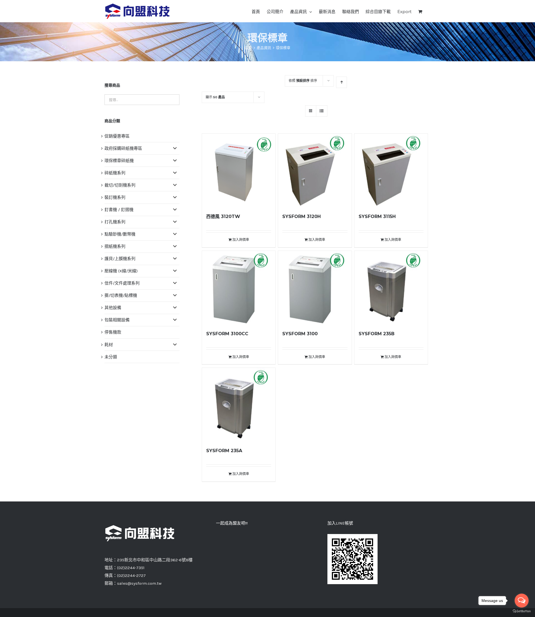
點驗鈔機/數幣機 (119, 234)
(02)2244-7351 (131, 567)
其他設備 (112, 307)
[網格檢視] (321, 111)
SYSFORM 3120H (301, 216)
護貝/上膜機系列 (119, 258)
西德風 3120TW (223, 216)
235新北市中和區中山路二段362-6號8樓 (155, 559)
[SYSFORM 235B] (391, 287)
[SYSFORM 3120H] (314, 170)
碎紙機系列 (114, 172)
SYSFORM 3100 (300, 333)
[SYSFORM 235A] (238, 404)
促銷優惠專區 (117, 136)
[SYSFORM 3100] (314, 287)
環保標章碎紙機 (119, 160)
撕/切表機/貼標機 (120, 295)
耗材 (108, 344)
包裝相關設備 (117, 319)
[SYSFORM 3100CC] (238, 287)
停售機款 (112, 332)
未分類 (110, 356)
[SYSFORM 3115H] (391, 170)
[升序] (341, 82)
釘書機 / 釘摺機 (118, 209)
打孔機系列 (114, 221)
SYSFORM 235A (224, 450)
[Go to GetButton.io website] (522, 611)
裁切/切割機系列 (119, 185)
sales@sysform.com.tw (139, 583)
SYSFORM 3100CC (227, 333)
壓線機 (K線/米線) (121, 270)
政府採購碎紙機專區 (123, 148)
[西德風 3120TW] (238, 170)
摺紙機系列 (114, 246)
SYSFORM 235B (377, 333)
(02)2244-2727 (131, 575)
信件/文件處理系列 (122, 283)
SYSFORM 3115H (377, 216)
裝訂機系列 (114, 197)
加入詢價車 (240, 240)
